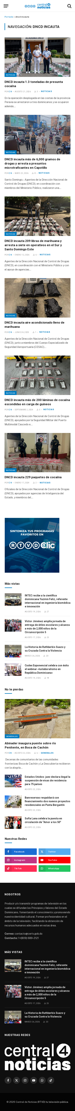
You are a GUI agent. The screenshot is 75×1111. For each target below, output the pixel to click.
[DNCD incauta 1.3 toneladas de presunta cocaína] (37, 57)
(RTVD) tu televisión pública (52, 1102)
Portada (9, 17)
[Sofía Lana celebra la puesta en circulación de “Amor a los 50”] (13, 822)
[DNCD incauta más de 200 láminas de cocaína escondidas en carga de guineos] (37, 375)
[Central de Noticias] (37, 6)
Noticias (10, 75)
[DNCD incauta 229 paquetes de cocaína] (37, 452)
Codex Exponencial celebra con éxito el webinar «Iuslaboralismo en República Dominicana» (47, 669)
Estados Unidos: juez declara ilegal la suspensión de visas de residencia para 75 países (47, 780)
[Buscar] (69, 6)
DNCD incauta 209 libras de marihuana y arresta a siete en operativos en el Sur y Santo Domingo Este (33, 245)
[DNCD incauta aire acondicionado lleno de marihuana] (37, 297)
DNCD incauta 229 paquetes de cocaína (33, 477)
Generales (12, 736)
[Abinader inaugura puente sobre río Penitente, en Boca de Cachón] (37, 718)
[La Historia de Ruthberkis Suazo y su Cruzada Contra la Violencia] (13, 651)
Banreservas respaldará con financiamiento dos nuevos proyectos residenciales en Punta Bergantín (47, 801)
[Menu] (6, 6)
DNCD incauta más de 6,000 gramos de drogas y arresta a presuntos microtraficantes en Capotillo (32, 163)
